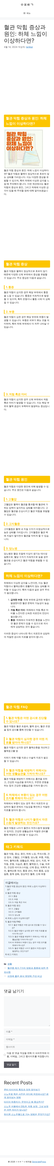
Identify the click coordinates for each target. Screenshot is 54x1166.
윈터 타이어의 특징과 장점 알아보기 (22, 1089)
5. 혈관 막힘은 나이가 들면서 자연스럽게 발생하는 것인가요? (29, 949)
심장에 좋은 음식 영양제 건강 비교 (24, 976)
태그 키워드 (12, 954)
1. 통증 (14, 896)
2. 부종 (15, 899)
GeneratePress (39, 1161)
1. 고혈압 (15, 909)
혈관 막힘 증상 (13, 893)
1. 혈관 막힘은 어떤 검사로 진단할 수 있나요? (29, 926)
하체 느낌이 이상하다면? (18, 918)
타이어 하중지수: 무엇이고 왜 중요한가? (24, 1102)
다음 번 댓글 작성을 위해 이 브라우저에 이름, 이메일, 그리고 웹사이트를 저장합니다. (28, 1055)
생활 (9, 964)
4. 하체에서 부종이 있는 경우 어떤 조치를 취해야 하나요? (29, 943)
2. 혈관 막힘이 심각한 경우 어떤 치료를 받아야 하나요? (29, 932)
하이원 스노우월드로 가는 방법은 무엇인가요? (27, 1114)
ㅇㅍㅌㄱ (27, 5)
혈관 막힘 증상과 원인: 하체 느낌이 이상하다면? (26, 888)
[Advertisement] (27, 80)
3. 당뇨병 (16, 915)
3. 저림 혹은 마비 (19, 902)
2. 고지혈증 (17, 912)
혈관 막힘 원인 (14, 905)
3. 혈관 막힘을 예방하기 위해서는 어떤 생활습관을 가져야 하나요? (29, 938)
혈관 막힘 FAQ (14, 921)
